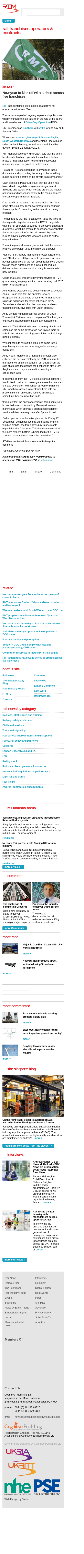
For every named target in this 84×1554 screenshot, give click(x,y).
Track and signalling (13, 730)
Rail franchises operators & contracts (24, 766)
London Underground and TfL (19, 751)
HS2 (4, 756)
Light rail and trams (13, 776)
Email (24, 471)
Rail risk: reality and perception (20, 639)
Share (38, 471)
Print (10, 471)
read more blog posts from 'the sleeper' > (28, 1145)
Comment (55, 471)
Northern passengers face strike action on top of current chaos (30, 596)
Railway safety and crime (17, 720)
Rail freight (8, 781)
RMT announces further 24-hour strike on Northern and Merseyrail (31, 604)
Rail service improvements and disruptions (27, 735)
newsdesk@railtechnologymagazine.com (37, 1416)
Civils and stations (13, 725)
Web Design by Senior (16, 1499)
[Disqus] (33, 530)
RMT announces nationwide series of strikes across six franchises (32, 659)
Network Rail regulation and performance (26, 771)
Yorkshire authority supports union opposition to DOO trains (30, 633)
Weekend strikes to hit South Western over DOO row (32, 610)
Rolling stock (10, 761)
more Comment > (14, 928)
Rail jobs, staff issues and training (22, 715)
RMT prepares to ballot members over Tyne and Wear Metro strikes (29, 617)
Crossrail (7, 745)
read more (8, 835)
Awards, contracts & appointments (22, 787)
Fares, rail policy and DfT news (20, 740)
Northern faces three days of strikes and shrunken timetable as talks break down (31, 625)
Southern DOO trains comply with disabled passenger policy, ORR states (26, 646)
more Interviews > (14, 1259)
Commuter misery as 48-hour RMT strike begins (30, 652)
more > (27, 953)
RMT (5, 105)
